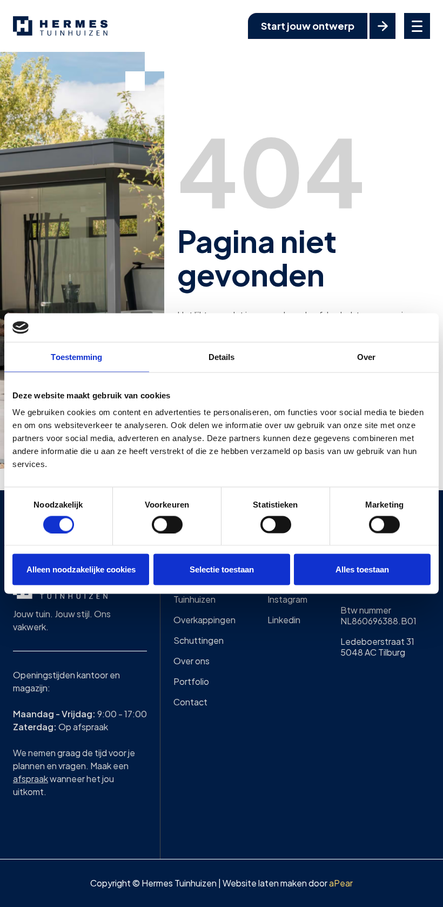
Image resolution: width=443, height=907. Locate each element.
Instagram (287, 599)
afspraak (30, 778)
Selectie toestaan (222, 569)
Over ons (191, 660)
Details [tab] (222, 356)
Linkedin (283, 619)
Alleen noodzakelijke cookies (81, 569)
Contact (190, 702)
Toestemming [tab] (76, 356)
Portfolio (191, 681)
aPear (341, 883)
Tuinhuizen (194, 599)
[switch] (167, 524)
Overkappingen (204, 619)
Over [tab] (366, 356)
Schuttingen (198, 640)
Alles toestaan (362, 569)
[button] (417, 26)
